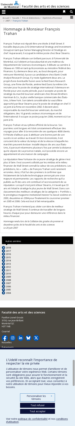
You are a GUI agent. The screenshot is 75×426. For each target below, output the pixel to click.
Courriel (6, 331)
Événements (8, 347)
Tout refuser (38, 405)
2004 (8, 292)
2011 (8, 270)
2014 (8, 260)
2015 (8, 257)
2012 (8, 266)
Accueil (6, 18)
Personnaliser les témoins (39, 397)
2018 (8, 247)
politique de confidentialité (33, 418)
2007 (8, 20)
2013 (8, 263)
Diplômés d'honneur (52, 18)
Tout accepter (38, 411)
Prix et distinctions (31, 18)
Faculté (15, 18)
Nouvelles (7, 342)
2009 (8, 276)
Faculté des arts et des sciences (45, 6)
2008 (8, 280)
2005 (8, 289)
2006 (8, 286)
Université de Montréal (10, 4)
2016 (8, 254)
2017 (8, 250)
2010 (8, 273)
